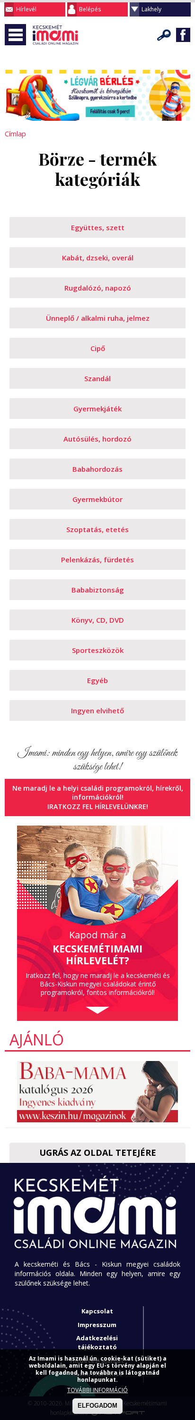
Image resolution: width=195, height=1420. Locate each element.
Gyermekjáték (97, 408)
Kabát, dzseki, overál (97, 257)
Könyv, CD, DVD (97, 620)
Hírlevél (26, 9)
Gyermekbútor (97, 499)
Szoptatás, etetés (97, 529)
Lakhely (151, 9)
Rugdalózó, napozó (97, 287)
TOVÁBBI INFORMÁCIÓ (97, 1390)
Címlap (15, 133)
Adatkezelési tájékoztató (97, 1342)
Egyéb (97, 680)
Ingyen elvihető (97, 710)
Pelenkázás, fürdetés (97, 559)
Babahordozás (97, 469)
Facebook (183, 35)
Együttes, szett (97, 227)
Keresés (164, 35)
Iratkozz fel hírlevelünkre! (97, 806)
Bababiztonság (97, 589)
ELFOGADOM (97, 1405)
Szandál (97, 378)
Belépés (90, 9)
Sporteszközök (98, 650)
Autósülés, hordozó (97, 438)
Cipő (97, 348)
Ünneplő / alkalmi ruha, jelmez (98, 318)
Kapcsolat (97, 1311)
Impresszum (97, 1324)
